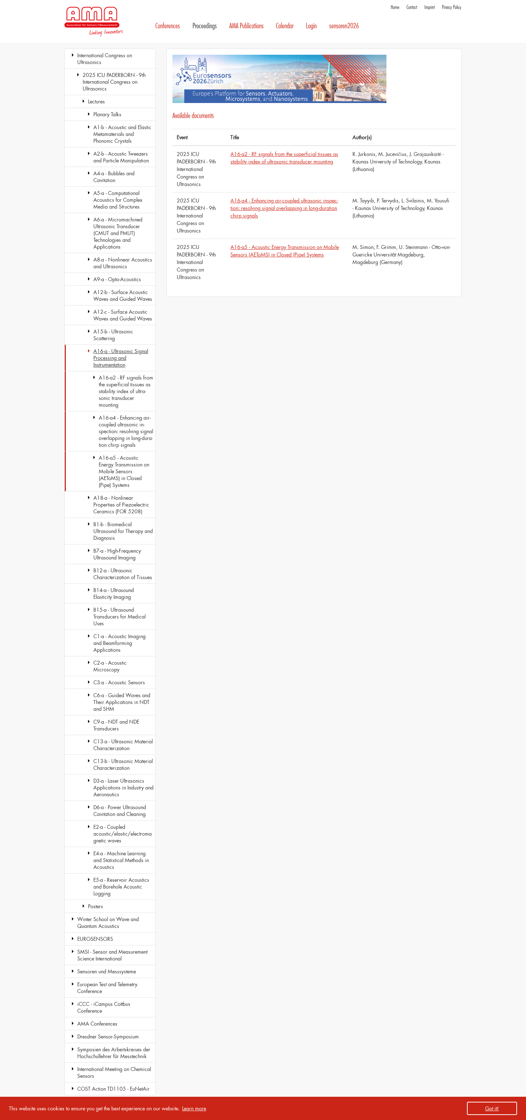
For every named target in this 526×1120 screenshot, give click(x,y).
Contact (411, 7)
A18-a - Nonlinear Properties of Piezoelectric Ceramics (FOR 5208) (121, 504)
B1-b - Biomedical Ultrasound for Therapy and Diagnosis (123, 531)
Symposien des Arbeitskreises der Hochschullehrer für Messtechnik (113, 1053)
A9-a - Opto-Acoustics (117, 279)
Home (395, 7)
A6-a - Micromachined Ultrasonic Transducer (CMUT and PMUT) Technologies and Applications (117, 233)
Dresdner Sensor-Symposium (108, 1036)
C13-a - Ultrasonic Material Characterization (123, 745)
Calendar (284, 25)
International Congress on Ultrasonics (104, 58)
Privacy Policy (451, 7)
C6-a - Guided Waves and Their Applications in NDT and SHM (121, 702)
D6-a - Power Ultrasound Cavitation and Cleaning (119, 810)
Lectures (96, 101)
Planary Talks (107, 114)
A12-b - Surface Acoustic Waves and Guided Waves (122, 295)
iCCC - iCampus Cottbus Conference (103, 1007)
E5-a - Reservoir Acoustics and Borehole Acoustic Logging (121, 886)
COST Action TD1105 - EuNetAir (113, 1088)
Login (311, 25)
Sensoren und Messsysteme (106, 971)
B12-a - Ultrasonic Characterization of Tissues (122, 574)
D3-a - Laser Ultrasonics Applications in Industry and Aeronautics (123, 787)
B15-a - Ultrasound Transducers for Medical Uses (119, 616)
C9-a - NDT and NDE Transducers (116, 725)
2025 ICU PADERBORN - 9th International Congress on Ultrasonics (114, 82)
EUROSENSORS (95, 938)
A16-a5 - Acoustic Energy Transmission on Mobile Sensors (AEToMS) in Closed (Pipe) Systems (124, 471)
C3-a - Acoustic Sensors (119, 682)
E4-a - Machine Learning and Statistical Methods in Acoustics (121, 860)
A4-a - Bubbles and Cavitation (114, 177)
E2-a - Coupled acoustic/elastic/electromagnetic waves (122, 833)
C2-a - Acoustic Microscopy (110, 666)
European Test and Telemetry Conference (107, 987)
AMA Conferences (97, 1023)
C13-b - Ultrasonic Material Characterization (123, 764)
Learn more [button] (194, 1108)
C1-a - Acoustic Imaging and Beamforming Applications (119, 643)
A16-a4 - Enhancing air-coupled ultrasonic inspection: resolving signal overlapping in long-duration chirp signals (126, 431)
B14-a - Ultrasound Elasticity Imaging (113, 593)
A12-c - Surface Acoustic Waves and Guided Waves (122, 315)
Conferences (167, 25)
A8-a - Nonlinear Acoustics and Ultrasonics (122, 263)
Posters (95, 906)
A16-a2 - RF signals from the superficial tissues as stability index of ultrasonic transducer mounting (126, 391)
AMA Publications (246, 25)
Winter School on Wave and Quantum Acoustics (108, 922)
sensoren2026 (344, 25)
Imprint (429, 7)
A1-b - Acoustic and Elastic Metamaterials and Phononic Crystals (122, 134)
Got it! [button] (492, 1108)
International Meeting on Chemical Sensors (114, 1072)
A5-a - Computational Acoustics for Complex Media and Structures (117, 200)
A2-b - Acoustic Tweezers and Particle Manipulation (121, 157)
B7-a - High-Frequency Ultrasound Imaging (117, 554)
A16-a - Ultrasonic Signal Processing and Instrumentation (120, 358)
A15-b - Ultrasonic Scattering (113, 335)
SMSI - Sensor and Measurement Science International (112, 955)
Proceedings (205, 25)
